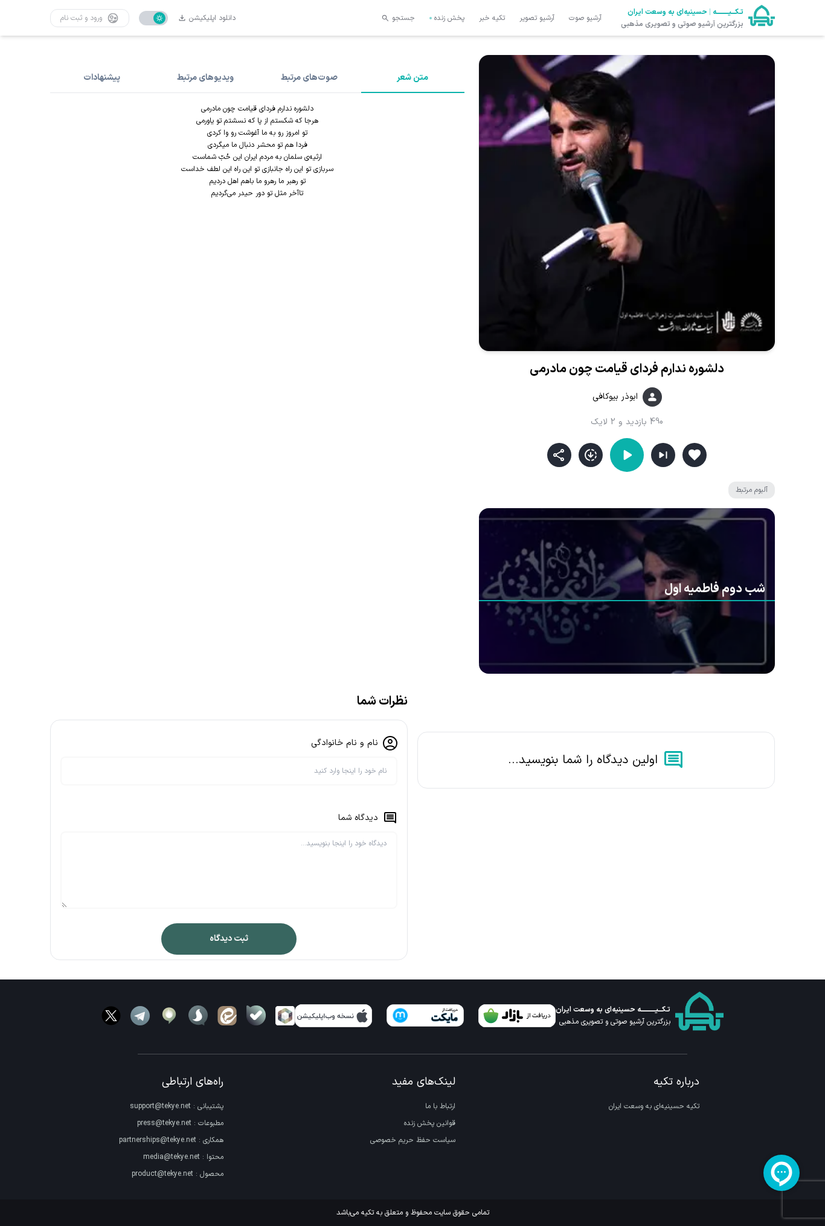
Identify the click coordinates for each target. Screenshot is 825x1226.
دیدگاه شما (358, 817)
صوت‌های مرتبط (309, 77)
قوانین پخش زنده (429, 1123)
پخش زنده (449, 18)
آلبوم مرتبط (752, 490)
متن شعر (412, 77)
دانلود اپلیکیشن (212, 18)
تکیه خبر (492, 18)
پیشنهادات (101, 77)
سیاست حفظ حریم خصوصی (412, 1140)
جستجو (403, 18)
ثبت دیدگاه (229, 938)
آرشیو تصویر (536, 18)
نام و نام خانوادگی (344, 743)
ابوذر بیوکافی (615, 397)
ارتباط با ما (440, 1106)
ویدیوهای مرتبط (205, 77)
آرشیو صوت (585, 18)
